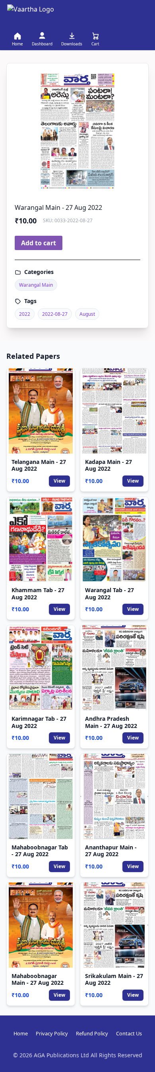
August (87, 314)
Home (21, 1033)
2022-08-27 (55, 314)
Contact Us (129, 1033)
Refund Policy (92, 1033)
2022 (24, 314)
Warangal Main (36, 285)
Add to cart (38, 243)
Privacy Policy (52, 1033)
